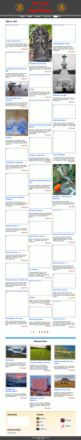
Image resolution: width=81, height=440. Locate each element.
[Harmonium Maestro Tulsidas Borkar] (40, 111)
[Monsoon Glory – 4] (16, 243)
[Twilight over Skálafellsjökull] (16, 380)
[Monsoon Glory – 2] (64, 253)
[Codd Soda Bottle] (64, 112)
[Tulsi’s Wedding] (64, 142)
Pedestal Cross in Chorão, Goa (16, 280)
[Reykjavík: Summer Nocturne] (40, 385)
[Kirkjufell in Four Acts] (65, 381)
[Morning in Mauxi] (40, 201)
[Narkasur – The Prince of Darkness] (64, 179)
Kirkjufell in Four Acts (62, 390)
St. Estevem (33, 269)
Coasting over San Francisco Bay (15, 70)
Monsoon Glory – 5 (12, 226)
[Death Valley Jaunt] (40, 312)
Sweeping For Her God (13, 318)
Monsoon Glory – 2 (60, 263)
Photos (37, 16)
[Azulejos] (16, 122)
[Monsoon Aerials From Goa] (40, 353)
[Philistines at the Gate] (40, 43)
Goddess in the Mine (37, 155)
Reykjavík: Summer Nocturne (37, 399)
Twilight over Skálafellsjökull (11, 390)
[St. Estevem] (40, 257)
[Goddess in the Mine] (40, 146)
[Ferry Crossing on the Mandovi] (16, 88)
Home (22, 16)
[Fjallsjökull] (16, 351)
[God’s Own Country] (64, 281)
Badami (32, 297)
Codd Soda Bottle (59, 120)
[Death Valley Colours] (40, 228)
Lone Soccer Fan (59, 319)
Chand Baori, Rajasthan (14, 162)
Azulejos (8, 137)
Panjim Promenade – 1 (13, 41)
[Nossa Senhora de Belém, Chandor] (16, 184)
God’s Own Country (60, 290)
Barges (31, 89)
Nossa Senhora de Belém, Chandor (15, 198)
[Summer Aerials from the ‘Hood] (65, 352)
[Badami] (40, 288)
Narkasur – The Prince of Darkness (62, 198)
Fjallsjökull (9, 360)
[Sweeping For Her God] (16, 304)
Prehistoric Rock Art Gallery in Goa (40, 181)
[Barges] (40, 80)
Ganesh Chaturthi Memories (63, 234)
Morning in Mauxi (36, 210)
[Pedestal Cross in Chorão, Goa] (16, 270)
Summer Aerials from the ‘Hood (63, 362)
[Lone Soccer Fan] (64, 309)
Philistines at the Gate (37, 64)
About (29, 16)
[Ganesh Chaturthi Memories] (64, 221)
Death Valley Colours (37, 236)
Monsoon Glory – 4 (12, 252)
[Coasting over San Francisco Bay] (16, 59)
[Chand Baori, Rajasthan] (16, 154)
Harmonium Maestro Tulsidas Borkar (40, 126)
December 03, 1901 (60, 95)
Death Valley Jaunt (36, 319)
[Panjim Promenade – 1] (16, 31)
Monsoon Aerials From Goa (40, 362)
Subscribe (47, 16)
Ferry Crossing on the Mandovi (13, 99)
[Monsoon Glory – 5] (16, 217)
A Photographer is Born (61, 44)
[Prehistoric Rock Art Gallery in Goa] (40, 172)
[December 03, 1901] (64, 74)
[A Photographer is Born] (64, 33)
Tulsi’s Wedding (59, 155)
